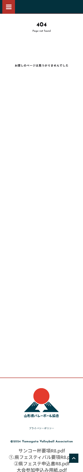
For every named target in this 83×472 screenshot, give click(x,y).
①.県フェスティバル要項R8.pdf (41, 457)
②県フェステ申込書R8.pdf (41, 463)
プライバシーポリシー (41, 428)
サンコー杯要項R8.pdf (41, 450)
